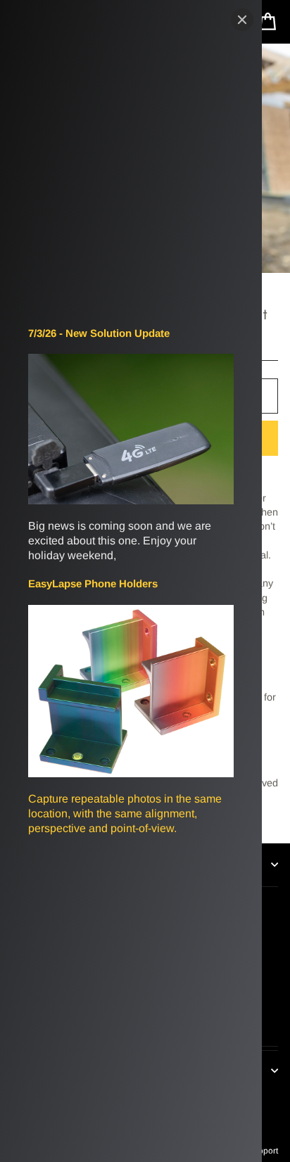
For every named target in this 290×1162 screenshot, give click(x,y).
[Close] (242, 19)
